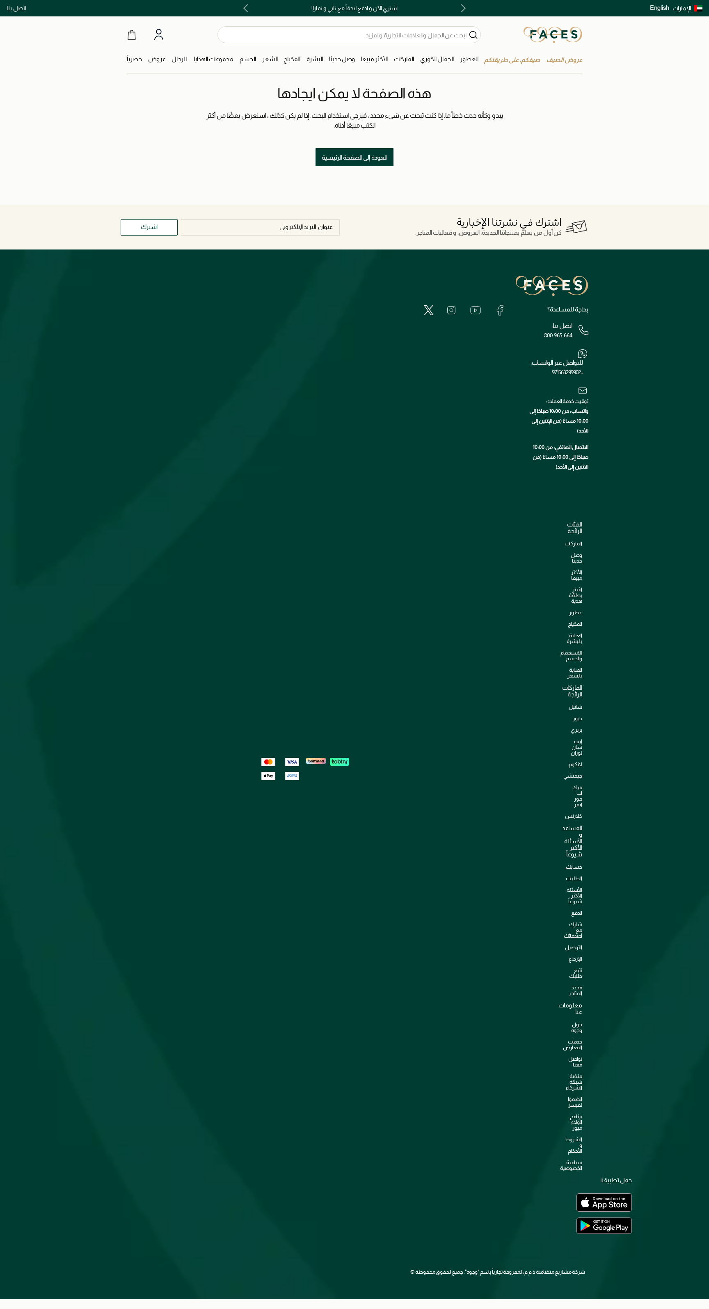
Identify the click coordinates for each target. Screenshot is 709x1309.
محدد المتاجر (575, 990)
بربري (576, 730)
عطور (575, 612)
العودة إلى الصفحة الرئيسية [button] (354, 157)
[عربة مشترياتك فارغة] (132, 34)
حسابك (574, 867)
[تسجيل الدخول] (158, 35)
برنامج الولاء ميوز (576, 1122)
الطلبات (574, 878)
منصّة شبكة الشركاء (574, 1082)
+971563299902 (567, 372)
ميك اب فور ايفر (577, 796)
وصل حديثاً (576, 558)
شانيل (575, 707)
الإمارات (681, 8)
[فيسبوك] (499, 310)
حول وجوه (576, 1027)
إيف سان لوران (576, 747)
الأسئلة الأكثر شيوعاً (574, 895)
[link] (404, 59)
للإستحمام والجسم (571, 655)
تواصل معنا (575, 1062)
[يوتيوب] (475, 310)
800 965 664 (558, 335)
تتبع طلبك (575, 973)
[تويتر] (429, 310)
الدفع (576, 913)
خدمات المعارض (572, 1044)
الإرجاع (575, 959)
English (659, 7)
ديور (577, 718)
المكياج (575, 624)
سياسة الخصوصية (571, 1165)
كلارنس (573, 816)
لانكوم (575, 764)
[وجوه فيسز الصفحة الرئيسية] (553, 34)
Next (247, 8)
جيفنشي (572, 776)
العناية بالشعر (574, 673)
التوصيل (573, 947)
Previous (461, 8)
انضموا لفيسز (575, 1102)
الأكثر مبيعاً (576, 575)
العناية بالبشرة (574, 638)
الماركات (573, 543)
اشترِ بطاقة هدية (575, 595)
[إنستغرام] (451, 310)
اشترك (149, 226)
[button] (687, 8)
